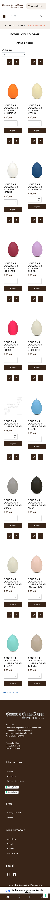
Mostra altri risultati (10, 692)
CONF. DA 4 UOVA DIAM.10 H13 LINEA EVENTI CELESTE (37, 425)
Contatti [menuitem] (10, 771)
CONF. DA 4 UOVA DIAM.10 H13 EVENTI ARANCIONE (11, 109)
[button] (41, 15)
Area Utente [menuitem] (11, 839)
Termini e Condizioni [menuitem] (15, 780)
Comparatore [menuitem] (12, 853)
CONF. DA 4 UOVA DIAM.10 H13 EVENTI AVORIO (35, 109)
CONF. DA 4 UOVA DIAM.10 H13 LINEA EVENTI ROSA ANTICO (37, 583)
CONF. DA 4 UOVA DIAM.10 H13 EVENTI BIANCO (11, 188)
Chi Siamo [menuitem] (11, 776)
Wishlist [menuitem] (10, 848)
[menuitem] (15, 784)
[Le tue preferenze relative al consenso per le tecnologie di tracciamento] (45, 895)
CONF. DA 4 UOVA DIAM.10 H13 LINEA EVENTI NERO (37, 504)
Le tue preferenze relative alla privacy (27, 891)
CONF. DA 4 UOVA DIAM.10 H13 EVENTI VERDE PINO (35, 346)
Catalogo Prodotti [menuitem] (14, 812)
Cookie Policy (12, 792)
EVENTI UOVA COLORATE (36, 25)
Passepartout (36, 884)
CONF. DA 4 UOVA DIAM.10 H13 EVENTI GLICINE (35, 267)
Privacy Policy (13, 787)
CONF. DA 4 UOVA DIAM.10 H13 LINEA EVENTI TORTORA (37, 662)
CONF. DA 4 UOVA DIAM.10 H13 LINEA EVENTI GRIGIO (13, 504)
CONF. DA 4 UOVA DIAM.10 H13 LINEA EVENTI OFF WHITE (13, 583)
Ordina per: (7, 49)
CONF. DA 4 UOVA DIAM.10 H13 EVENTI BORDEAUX (11, 267)
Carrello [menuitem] (10, 844)
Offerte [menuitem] (10, 817)
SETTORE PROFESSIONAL (14, 25)
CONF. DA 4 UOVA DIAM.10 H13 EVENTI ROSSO (11, 346)
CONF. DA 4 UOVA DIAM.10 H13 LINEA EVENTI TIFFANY (13, 662)
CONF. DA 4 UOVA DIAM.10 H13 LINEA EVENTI (13, 424)
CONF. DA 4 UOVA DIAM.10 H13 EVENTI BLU (35, 187)
